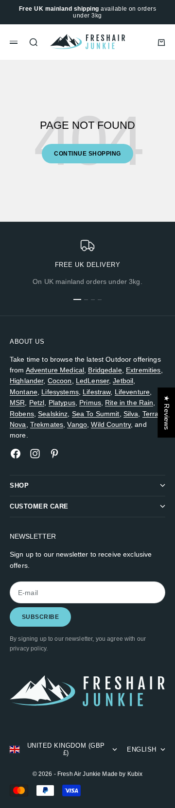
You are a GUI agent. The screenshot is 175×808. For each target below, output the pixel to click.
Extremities (143, 370)
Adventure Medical (55, 370)
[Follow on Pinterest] (54, 453)
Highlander (26, 381)
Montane (23, 392)
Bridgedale (105, 370)
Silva (131, 414)
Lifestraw (96, 392)
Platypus (62, 402)
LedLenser (92, 381)
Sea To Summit (96, 414)
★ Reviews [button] (167, 412)
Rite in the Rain (129, 402)
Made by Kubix (122, 774)
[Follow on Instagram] (35, 453)
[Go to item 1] (77, 299)
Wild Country (111, 424)
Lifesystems (60, 392)
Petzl (37, 402)
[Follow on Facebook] (15, 453)
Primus (90, 402)
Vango (77, 424)
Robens (22, 414)
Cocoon (60, 381)
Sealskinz (53, 414)
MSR (17, 402)
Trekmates (46, 424)
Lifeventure (132, 392)
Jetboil (123, 381)
